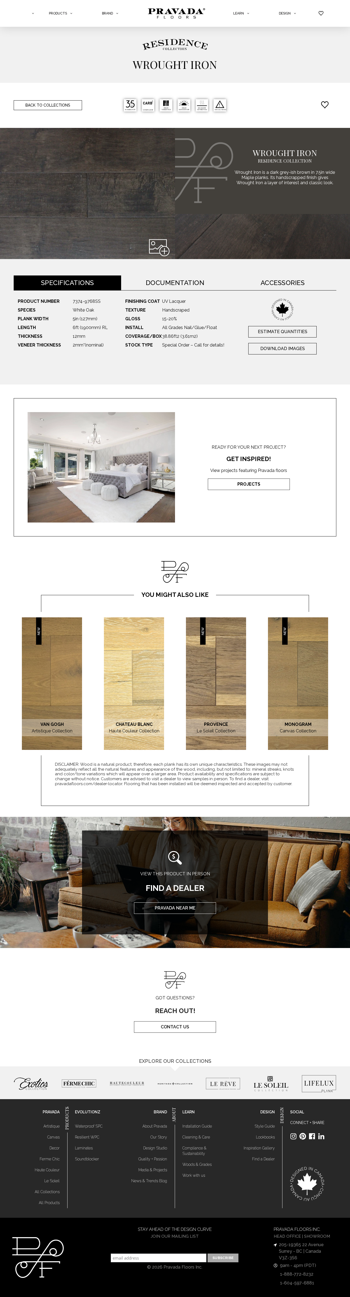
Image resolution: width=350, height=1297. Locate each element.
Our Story (158, 1137)
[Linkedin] (321, 1136)
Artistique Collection (52, 730)
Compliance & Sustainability (194, 1151)
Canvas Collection (298, 730)
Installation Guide (197, 1126)
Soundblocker (87, 1159)
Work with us (193, 1175)
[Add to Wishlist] (326, 105)
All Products (49, 1203)
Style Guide (265, 1126)
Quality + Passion (152, 1159)
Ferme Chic (50, 1159)
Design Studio (155, 1148)
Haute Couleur (47, 1170)
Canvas (53, 1137)
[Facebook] (312, 1136)
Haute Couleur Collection (134, 730)
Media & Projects (152, 1170)
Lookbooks (265, 1137)
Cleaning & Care (196, 1137)
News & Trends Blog (149, 1181)
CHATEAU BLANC (134, 724)
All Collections (47, 1192)
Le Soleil (52, 1181)
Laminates (84, 1148)
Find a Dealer (263, 1159)
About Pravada (154, 1126)
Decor (54, 1148)
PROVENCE (216, 724)
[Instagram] (293, 1136)
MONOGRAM (298, 724)
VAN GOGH (52, 724)
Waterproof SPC (89, 1126)
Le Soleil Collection (216, 730)
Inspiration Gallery (259, 1148)
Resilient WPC (87, 1137)
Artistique (51, 1126)
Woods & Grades (197, 1164)
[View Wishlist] (321, 13)
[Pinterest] (302, 1136)
